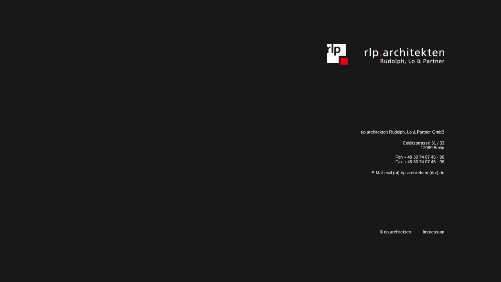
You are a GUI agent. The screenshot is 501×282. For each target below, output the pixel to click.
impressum (433, 232)
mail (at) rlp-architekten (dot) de (413, 172)
